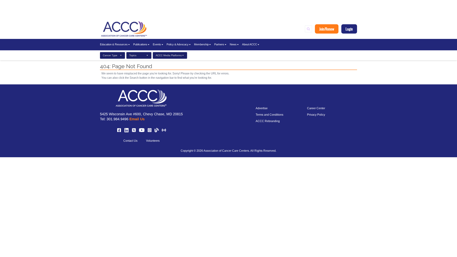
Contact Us (130, 140)
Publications (140, 44)
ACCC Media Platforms (169, 55)
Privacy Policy (316, 114)
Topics (132, 55)
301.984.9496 (117, 119)
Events (157, 44)
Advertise (262, 108)
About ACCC (249, 44)
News (233, 44)
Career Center (316, 108)
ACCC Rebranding (268, 121)
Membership (201, 44)
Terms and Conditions (269, 114)
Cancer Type (110, 55)
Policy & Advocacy (178, 44)
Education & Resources (114, 44)
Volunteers (153, 140)
